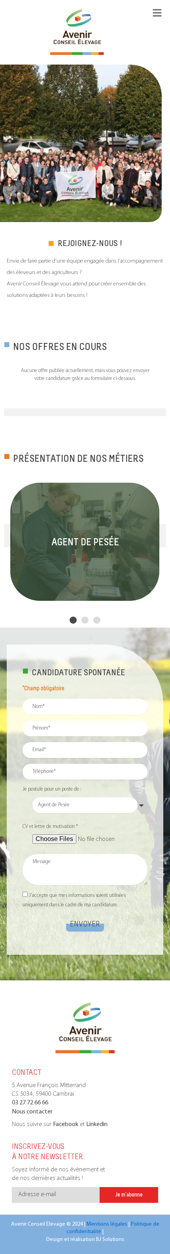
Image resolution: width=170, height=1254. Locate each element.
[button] (73, 620)
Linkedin (97, 1124)
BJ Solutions (110, 1240)
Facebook (65, 1124)
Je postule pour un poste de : (52, 789)
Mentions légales (107, 1224)
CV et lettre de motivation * (50, 826)
